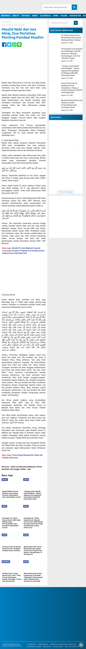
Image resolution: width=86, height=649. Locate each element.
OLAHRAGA (45, 16)
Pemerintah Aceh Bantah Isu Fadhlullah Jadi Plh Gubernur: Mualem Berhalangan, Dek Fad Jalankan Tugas (71, 53)
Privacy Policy (58, 646)
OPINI (55, 16)
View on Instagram (66, 192)
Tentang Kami (43, 644)
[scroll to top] (81, 646)
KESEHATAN (75, 16)
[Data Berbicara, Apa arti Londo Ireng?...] (70, 128)
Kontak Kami (31, 644)
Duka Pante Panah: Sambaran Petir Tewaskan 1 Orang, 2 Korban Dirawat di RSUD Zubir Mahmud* (71, 87)
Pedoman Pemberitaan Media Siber (63, 644)
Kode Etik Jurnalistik (34, 646)
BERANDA (5, 16)
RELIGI (9, 22)
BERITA (16, 16)
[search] (74, 7)
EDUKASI (26, 16)
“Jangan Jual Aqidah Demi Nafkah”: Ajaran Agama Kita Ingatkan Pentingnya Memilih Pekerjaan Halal (70, 70)
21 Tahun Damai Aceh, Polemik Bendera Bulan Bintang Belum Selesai (71, 37)
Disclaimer (47, 646)
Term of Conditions (71, 646)
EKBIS (35, 16)
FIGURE (63, 16)
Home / (4, 22)
